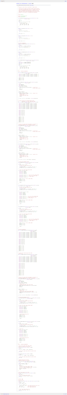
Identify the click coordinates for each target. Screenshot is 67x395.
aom (20, 3)
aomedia (17, 3)
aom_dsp (30, 3)
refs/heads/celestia (24, 3)
